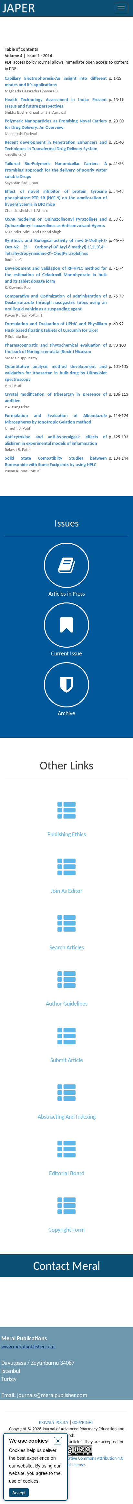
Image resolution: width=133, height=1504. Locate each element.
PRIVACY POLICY (54, 1422)
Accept (19, 1492)
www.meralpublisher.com (28, 1347)
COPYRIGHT (83, 1422)
